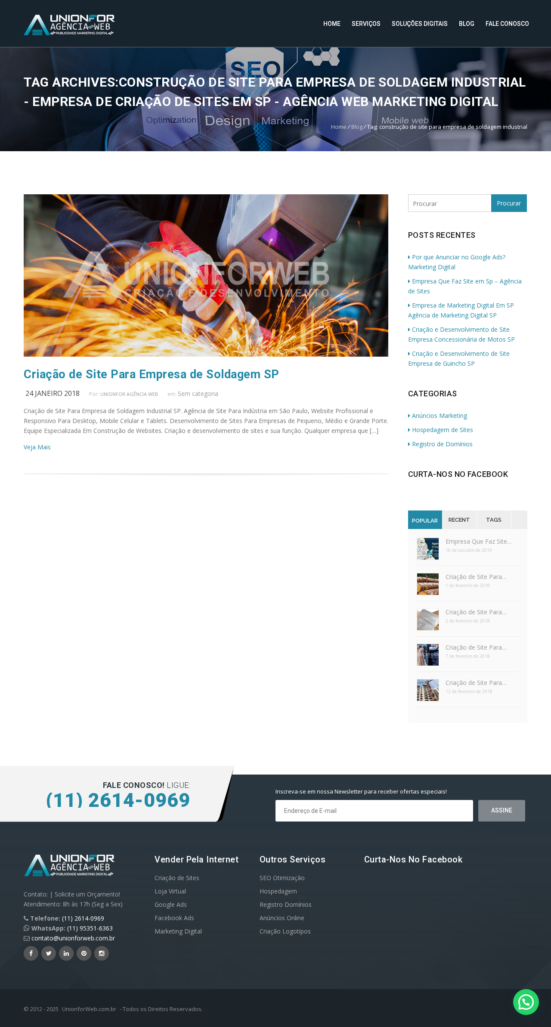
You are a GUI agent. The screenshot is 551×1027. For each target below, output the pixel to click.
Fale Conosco (507, 23)
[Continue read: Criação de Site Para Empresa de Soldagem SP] (206, 354)
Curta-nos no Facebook (458, 474)
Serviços (366, 23)
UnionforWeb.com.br (89, 1009)
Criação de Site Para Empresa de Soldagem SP (151, 374)
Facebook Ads (174, 918)
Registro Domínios (286, 904)
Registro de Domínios (442, 444)
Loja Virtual (170, 891)
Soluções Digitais (420, 23)
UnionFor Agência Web (129, 394)
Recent (459, 520)
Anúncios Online (282, 918)
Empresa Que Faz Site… (479, 541)
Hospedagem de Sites (442, 430)
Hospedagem (278, 891)
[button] (526, 1002)
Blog (466, 23)
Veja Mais (37, 447)
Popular (425, 520)
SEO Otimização (282, 878)
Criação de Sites (177, 878)
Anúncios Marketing (439, 415)
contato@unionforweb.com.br (73, 938)
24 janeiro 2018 (52, 393)
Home (332, 23)
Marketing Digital (178, 931)
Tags (493, 520)
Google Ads (171, 904)
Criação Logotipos (285, 931)
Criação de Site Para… (476, 576)
